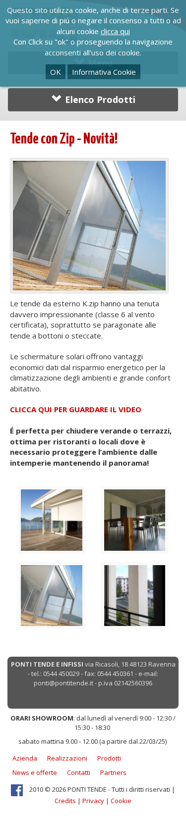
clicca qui (115, 31)
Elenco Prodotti (98, 99)
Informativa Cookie (104, 72)
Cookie (121, 800)
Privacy (93, 800)
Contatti (78, 772)
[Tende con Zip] (51, 519)
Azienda (24, 758)
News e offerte (34, 772)
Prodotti (109, 758)
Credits (65, 800)
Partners (113, 772)
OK (55, 72)
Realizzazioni (67, 758)
